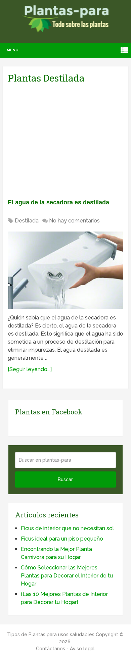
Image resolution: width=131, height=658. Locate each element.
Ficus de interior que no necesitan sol (67, 528)
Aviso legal (82, 648)
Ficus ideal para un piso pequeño (62, 539)
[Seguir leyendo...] (30, 369)
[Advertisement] (70, 140)
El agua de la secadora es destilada (58, 202)
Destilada (27, 220)
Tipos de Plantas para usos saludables (50, 634)
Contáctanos (50, 648)
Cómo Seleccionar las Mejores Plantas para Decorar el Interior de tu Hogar (67, 575)
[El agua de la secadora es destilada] (65, 270)
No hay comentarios (74, 220)
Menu (12, 50)
